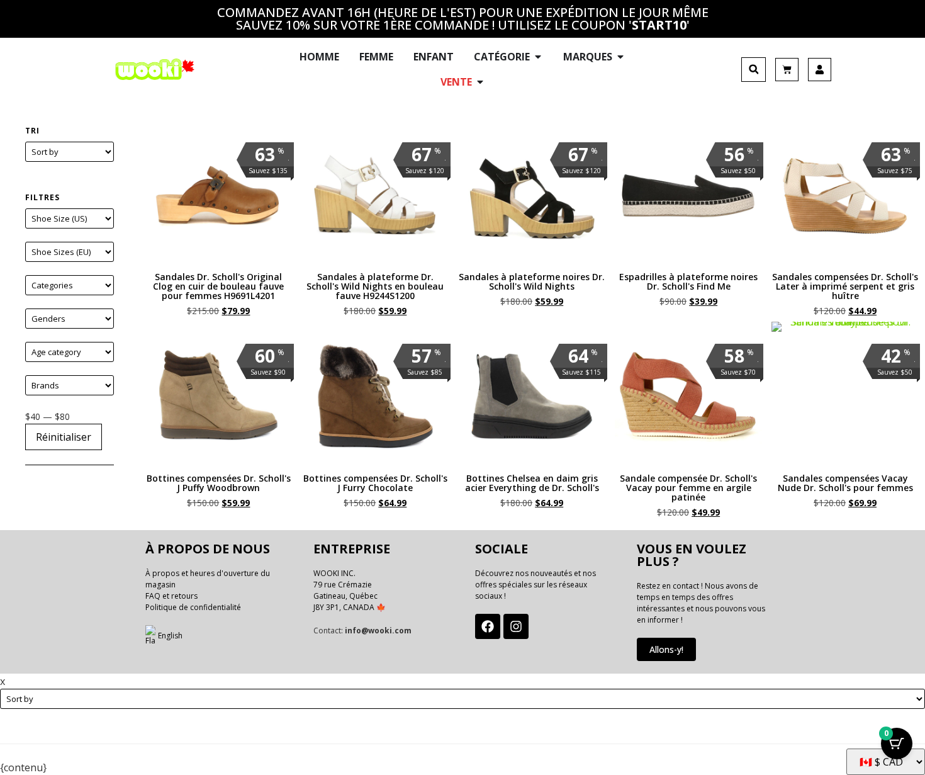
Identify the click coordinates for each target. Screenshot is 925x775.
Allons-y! (666, 649)
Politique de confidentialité (193, 607)
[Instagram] (516, 626)
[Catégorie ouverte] (538, 56)
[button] (753, 69)
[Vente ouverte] (480, 81)
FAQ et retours (171, 596)
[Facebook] (487, 626)
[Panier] (787, 69)
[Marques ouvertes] (620, 56)
